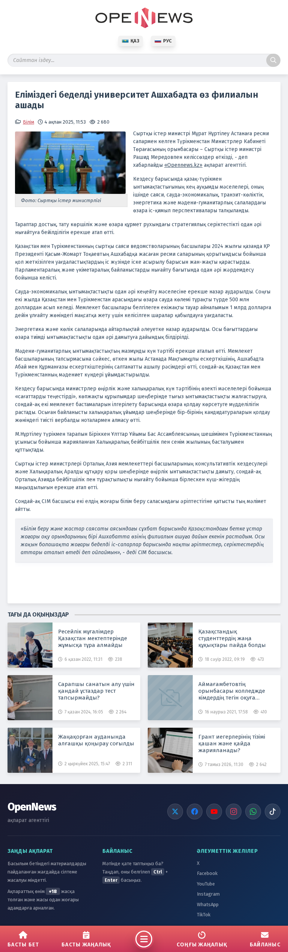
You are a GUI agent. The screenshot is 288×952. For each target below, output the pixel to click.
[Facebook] (194, 811)
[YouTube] (214, 811)
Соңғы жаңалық (202, 944)
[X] (175, 811)
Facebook (207, 873)
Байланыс (265, 944)
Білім (28, 122)
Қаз (134, 41)
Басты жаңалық (86, 944)
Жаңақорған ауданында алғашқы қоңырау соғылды (96, 740)
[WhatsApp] (253, 811)
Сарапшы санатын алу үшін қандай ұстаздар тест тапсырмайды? (96, 691)
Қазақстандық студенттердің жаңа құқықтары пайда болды (232, 638)
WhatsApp (208, 904)
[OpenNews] (144, 18)
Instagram (208, 894)
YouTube (206, 884)
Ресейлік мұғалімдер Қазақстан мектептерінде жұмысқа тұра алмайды (92, 638)
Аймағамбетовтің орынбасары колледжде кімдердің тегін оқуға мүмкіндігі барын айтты (231, 691)
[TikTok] (272, 811)
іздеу (273, 60)
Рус (167, 41)
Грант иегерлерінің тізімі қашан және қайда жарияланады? (231, 743)
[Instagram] (234, 811)
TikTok (203, 914)
